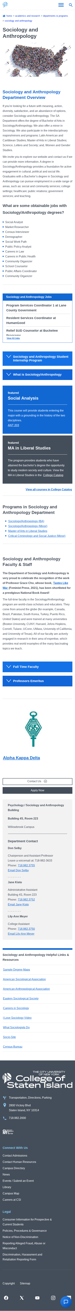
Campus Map (11, 1193)
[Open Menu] (61, 5)
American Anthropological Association (26, 988)
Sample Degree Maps (16, 969)
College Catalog (53, 475)
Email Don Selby (18, 870)
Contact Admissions (15, 1155)
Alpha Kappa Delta (21, 757)
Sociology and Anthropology (18, 20)
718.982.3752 (26, 899)
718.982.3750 (26, 928)
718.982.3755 (26, 865)
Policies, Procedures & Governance (25, 1230)
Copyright (9, 1283)
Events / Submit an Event (18, 1180)
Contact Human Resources (19, 1161)
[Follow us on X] (21, 1298)
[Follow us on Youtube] (37, 1298)
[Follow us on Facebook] (6, 1298)
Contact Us (34, 781)
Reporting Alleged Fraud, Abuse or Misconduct (24, 1246)
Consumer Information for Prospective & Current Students (27, 1222)
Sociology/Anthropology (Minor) (27, 526)
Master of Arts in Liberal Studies (27, 531)
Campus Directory (14, 1168)
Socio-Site (9, 1037)
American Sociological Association (24, 979)
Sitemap (25, 1283)
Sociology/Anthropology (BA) (26, 521)
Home (9, 16)
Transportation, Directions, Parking (30, 1097)
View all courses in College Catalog (49, 489)
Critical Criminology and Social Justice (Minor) (36, 535)
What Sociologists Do (16, 1027)
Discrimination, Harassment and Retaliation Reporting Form (22, 1257)
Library (7, 1187)
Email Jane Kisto (18, 904)
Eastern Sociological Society (21, 998)
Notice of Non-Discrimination (20, 1237)
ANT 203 (13, 425)
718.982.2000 (17, 1117)
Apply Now (37, 790)
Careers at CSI (12, 1199)
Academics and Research (27, 16)
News (6, 1174)
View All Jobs (13, 338)
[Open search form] (70, 5)
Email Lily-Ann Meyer (21, 933)
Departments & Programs (55, 16)
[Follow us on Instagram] (53, 1298)
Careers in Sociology (16, 1008)
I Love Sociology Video (17, 1017)
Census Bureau (12, 1046)
